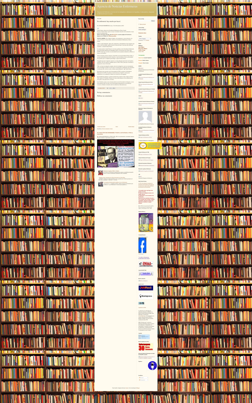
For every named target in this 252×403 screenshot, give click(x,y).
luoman (126, 388)
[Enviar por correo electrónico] (109, 88)
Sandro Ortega (141, 50)
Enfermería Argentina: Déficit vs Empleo (111, 171)
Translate (147, 40)
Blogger (138, 388)
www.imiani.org (142, 316)
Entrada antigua (131, 126)
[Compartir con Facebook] (113, 88)
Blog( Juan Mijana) (142, 48)
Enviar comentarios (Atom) (107, 128)
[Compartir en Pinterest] (114, 88)
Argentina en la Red (142, 307)
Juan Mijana (141, 47)
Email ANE (141, 51)
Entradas (142, 377)
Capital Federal (143, 338)
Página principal (143, 24)
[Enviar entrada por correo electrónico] (107, 88)
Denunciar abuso (142, 33)
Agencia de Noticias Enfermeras (117, 6)
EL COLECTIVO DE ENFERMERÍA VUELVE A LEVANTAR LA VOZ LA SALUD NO (115, 133)
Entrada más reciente (101, 126)
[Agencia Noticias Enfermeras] (142, 252)
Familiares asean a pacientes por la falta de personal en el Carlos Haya (112, 177)
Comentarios (142, 380)
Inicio (117, 126)
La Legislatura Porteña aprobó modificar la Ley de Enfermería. (115, 182)
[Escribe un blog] (111, 88)
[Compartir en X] (112, 88)
